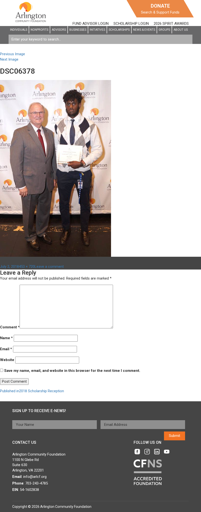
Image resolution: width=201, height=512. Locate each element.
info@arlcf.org (35, 476)
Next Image (9, 59)
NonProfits (39, 29)
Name (6, 338)
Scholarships (119, 29)
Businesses (77, 29)
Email (6, 349)
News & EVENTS (144, 29)
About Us (181, 29)
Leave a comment (49, 266)
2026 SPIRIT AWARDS (171, 23)
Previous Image (12, 54)
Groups (164, 29)
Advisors (59, 29)
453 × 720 (27, 266)
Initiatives (97, 29)
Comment (10, 327)
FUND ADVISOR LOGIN (91, 23)
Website (7, 360)
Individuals (18, 29)
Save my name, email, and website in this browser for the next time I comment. (72, 370)
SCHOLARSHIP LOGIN (131, 23)
